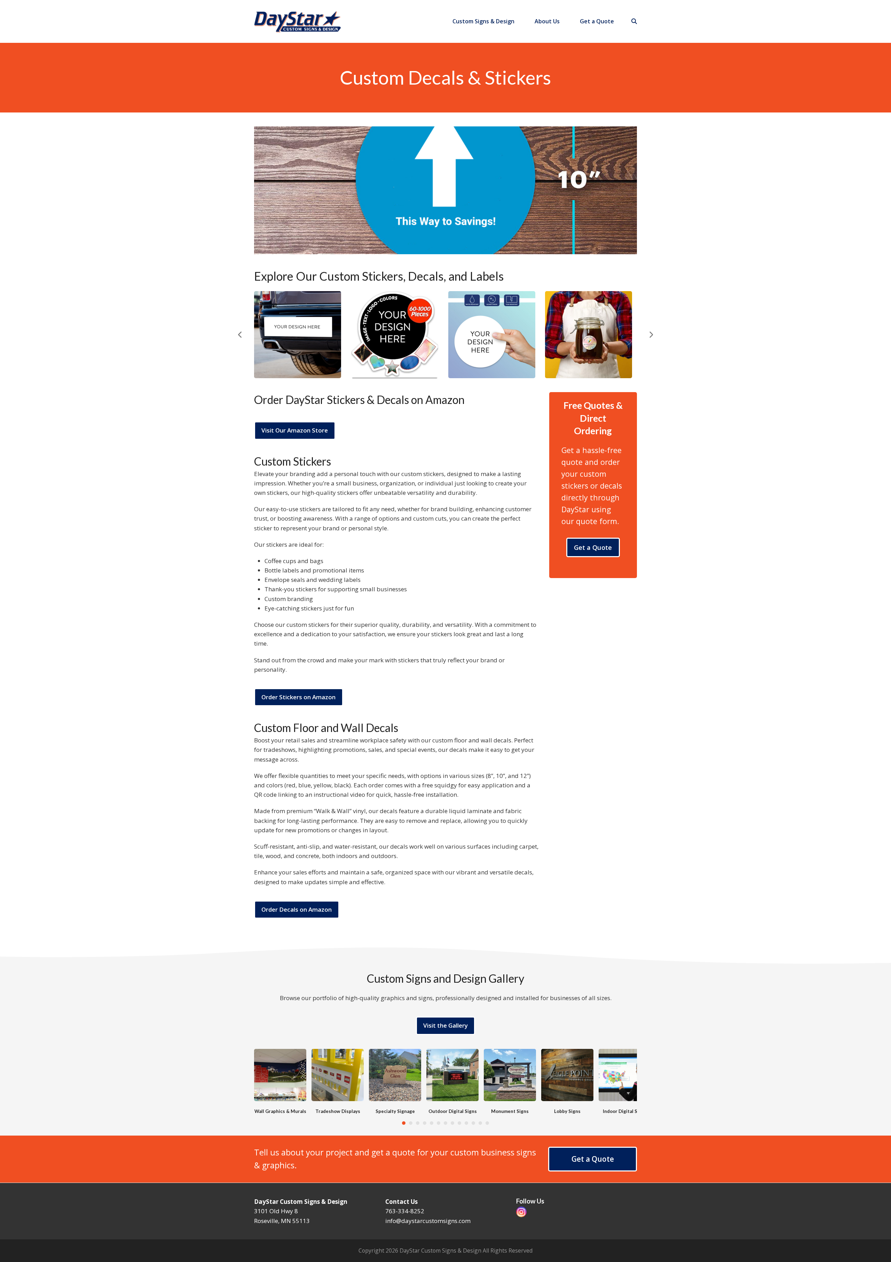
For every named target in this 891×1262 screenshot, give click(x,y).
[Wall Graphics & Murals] (280, 1074)
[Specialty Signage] (395, 1074)
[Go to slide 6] (438, 1123)
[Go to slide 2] (410, 1123)
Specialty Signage (395, 1111)
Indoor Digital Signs (625, 1111)
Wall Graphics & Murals (280, 1111)
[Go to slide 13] (487, 1123)
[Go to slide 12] (480, 1123)
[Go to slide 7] (445, 1123)
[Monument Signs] (510, 1074)
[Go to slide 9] (459, 1123)
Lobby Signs (567, 1111)
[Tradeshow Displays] (338, 1074)
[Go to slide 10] (466, 1123)
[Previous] (240, 334)
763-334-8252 (404, 1211)
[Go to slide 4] (424, 1123)
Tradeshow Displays (337, 1111)
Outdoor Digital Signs (452, 1111)
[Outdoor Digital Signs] (452, 1074)
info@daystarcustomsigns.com (428, 1221)
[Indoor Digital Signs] (625, 1074)
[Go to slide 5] (431, 1123)
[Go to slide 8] (452, 1123)
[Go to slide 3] (417, 1123)
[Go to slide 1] (403, 1123)
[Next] (651, 334)
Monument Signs (510, 1111)
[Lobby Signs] (567, 1074)
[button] (634, 21)
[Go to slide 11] (473, 1123)
